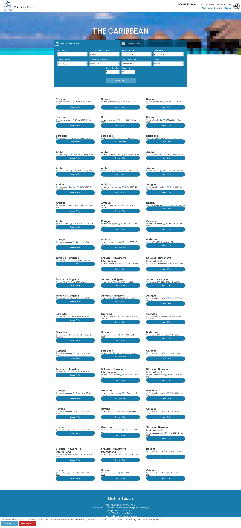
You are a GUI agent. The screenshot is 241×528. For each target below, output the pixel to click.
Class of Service (63, 60)
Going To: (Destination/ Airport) (101, 50)
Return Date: (159, 50)
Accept (8, 523)
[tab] (87, 43)
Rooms (156, 60)
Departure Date (128, 50)
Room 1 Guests (112, 68)
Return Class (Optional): (98, 60)
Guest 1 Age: (126, 68)
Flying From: (62, 50)
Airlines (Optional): (129, 60)
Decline (26, 523)
